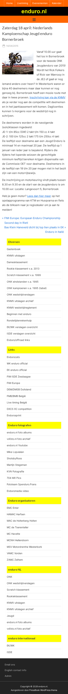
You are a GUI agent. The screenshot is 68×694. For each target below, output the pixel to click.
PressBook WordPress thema (43, 690)
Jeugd (10, 615)
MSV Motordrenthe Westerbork (24, 546)
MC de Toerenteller (17, 527)
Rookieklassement (17, 596)
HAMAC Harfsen (16, 514)
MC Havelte (13, 533)
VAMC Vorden (14, 553)
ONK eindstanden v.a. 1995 (23, 281)
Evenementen (40, 3)
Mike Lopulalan (15, 451)
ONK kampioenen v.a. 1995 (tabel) (27, 288)
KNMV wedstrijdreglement (22, 307)
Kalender (57, 3)
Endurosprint (14, 415)
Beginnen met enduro (19, 314)
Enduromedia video (18, 490)
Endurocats (13, 357)
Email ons (10, 664)
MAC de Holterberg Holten (22, 520)
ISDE (9, 652)
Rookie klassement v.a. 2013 (23, 268)
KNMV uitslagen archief (20, 300)
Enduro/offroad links (18, 339)
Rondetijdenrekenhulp (19, 320)
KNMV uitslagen (16, 255)
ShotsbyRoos (14, 458)
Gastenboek (14, 249)
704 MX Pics (14, 477)
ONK (9, 576)
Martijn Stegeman (17, 464)
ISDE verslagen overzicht (21, 333)
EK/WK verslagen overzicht (22, 327)
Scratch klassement (18, 589)
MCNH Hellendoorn (18, 540)
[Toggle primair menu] (34, 19)
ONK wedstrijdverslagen (21, 294)
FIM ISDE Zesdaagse (19, 376)
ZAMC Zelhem (15, 559)
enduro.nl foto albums (19, 432)
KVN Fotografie (15, 471)
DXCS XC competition (19, 408)
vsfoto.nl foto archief (18, 438)
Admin (8, 676)
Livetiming (22, 3)
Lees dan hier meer (39, 196)
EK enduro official (17, 369)
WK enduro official (17, 363)
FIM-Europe (13, 382)
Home (9, 3)
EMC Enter (13, 507)
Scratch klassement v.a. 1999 (24, 275)
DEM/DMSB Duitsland (19, 389)
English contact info (15, 670)
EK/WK (10, 645)
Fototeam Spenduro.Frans (21, 484)
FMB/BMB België (16, 396)
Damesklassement (17, 262)
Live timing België (17, 402)
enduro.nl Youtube (17, 445)
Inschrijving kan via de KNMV (47, 97)
